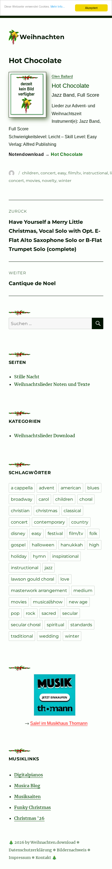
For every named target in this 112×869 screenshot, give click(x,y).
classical (72, 510)
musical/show (48, 601)
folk (93, 533)
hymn (39, 556)
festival (55, 533)
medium (82, 590)
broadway (21, 499)
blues (93, 487)
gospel (18, 544)
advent (46, 487)
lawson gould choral (32, 579)
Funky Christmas (32, 807)
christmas (46, 510)
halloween (43, 544)
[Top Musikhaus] (56, 695)
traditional (22, 636)
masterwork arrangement (39, 590)
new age (78, 601)
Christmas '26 (29, 818)
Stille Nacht (26, 376)
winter (64, 180)
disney (18, 533)
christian (20, 510)
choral (85, 499)
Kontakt (43, 857)
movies (33, 180)
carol (44, 499)
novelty (49, 180)
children (30, 173)
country (79, 522)
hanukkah (72, 544)
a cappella (22, 487)
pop (15, 613)
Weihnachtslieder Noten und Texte (52, 384)
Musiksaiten (27, 796)
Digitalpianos (28, 774)
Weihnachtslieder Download (44, 435)
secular (70, 613)
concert (48, 173)
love (64, 579)
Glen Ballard (62, 76)
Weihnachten (42, 37)
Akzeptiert (91, 8)
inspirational (65, 556)
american (71, 487)
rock (30, 613)
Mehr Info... (58, 6)
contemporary (49, 522)
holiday (19, 556)
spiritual (55, 624)
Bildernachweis (71, 850)
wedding (49, 636)
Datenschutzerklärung (30, 850)
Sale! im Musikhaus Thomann (59, 723)
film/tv (74, 173)
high (94, 544)
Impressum (20, 857)
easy (62, 173)
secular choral (26, 624)
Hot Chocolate (67, 154)
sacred (49, 613)
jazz (48, 567)
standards (81, 624)
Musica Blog (27, 785)
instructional (95, 173)
